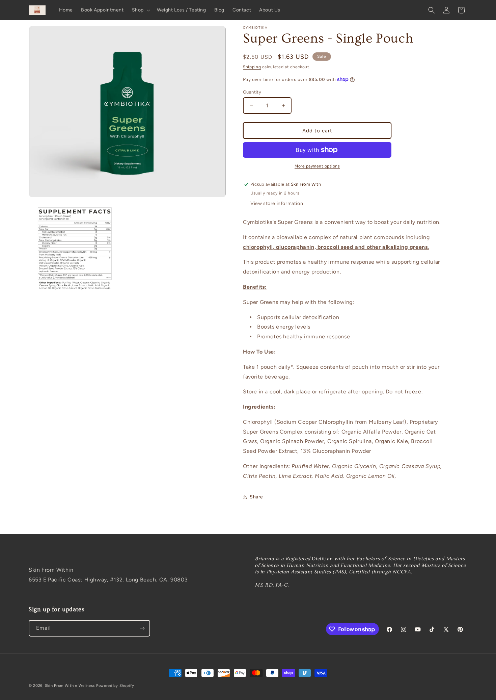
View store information (276, 203)
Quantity (252, 92)
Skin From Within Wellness (70, 685)
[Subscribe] (142, 628)
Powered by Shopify (115, 685)
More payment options (317, 166)
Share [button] (256, 497)
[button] (140, 10)
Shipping (252, 66)
